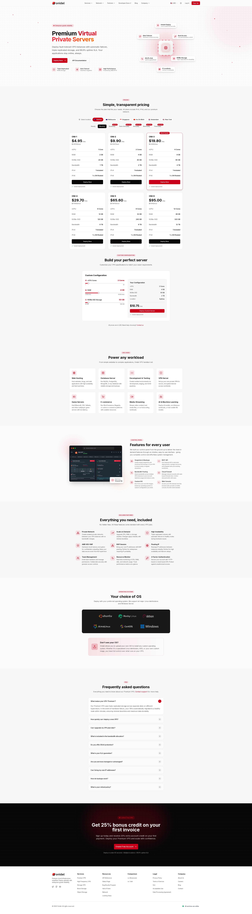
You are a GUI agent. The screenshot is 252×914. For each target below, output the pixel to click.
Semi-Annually (125, 126)
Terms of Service (158, 881)
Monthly (102, 126)
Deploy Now (58, 60)
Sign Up (195, 3)
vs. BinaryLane (132, 878)
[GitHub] (56, 887)
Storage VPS (81, 885)
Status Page (106, 881)
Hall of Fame (106, 888)
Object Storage (82, 892)
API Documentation (79, 60)
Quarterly (113, 126)
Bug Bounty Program (109, 885)
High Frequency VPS (84, 881)
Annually (137, 126)
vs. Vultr (130, 881)
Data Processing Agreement (162, 892)
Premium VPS (81, 878)
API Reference (107, 878)
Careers (180, 881)
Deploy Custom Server (147, 311)
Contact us (140, 325)
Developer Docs (124, 3)
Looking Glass (106, 895)
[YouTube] (60, 887)
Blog (136, 3)
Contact (180, 888)
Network (99, 3)
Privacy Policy (157, 878)
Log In (187, 3)
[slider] (88, 283)
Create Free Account (124, 847)
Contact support (141, 692)
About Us (181, 878)
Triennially (158, 126)
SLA (154, 885)
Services (87, 3)
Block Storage (81, 888)
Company (144, 3)
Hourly (93, 126)
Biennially (147, 126)
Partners (110, 3)
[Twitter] (53, 887)
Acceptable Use (158, 888)
